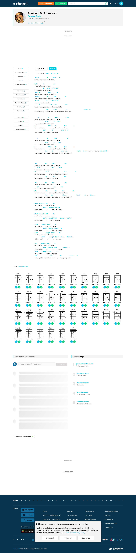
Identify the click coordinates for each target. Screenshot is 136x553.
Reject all (68, 538)
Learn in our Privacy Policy (75, 533)
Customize (86, 538)
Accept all (50, 538)
